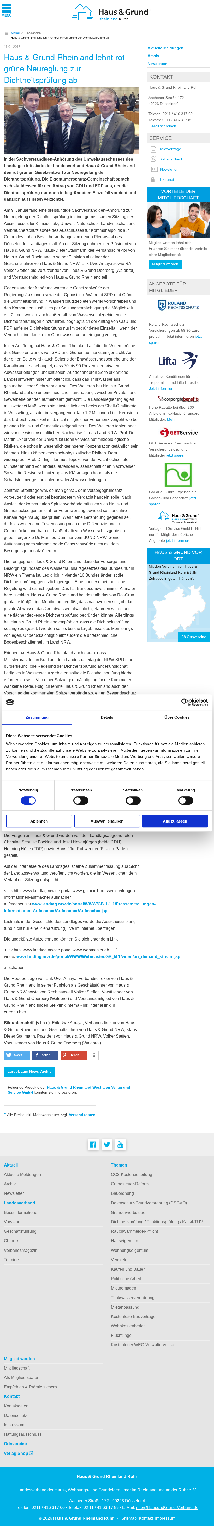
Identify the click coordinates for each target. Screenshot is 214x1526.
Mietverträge (170, 149)
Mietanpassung (125, 1307)
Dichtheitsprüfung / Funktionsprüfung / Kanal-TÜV (157, 1222)
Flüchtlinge (121, 1335)
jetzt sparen (176, 455)
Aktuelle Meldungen (165, 48)
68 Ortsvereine (194, 637)
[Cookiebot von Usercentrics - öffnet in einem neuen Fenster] (185, 702)
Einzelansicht (33, 33)
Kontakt (12, 1396)
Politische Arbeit (126, 1278)
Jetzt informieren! (163, 388)
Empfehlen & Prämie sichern (30, 1387)
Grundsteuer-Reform (130, 1184)
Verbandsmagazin (21, 1250)
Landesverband (19, 1203)
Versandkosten (82, 1115)
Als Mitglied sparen (21, 1377)
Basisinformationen (22, 1212)
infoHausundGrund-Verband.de (167, 1507)
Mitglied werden (165, 264)
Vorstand (12, 1222)
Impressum (14, 1425)
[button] (17, 1055)
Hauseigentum (124, 1240)
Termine (11, 1260)
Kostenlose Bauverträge (133, 1316)
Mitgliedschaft (16, 1368)
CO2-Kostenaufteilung (131, 1174)
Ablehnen (39, 821)
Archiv (153, 56)
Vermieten (120, 1260)
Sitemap (129, 1518)
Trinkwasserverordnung (132, 1298)
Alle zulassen (175, 821)
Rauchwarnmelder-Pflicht (134, 1231)
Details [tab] (107, 717)
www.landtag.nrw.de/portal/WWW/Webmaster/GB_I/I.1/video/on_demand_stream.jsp (98, 956)
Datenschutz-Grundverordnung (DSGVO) (149, 1203)
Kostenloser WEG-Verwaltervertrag (143, 1345)
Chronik (11, 1240)
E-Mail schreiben (162, 126)
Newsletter (157, 63)
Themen (119, 1165)
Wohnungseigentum (129, 1250)
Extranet (167, 179)
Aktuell (15, 33)
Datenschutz (15, 1415)
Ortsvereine (15, 1443)
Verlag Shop (16, 1453)
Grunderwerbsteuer (129, 1212)
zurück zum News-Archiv (30, 1071)
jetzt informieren (179, 540)
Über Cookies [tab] (176, 717)
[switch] (80, 800)
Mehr (171, 419)
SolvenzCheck (171, 159)
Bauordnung (122, 1193)
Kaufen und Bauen (128, 1269)
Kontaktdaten (16, 1406)
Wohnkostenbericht (129, 1326)
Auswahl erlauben (107, 821)
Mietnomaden (123, 1288)
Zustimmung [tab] (37, 717)
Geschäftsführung (20, 1231)
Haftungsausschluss (22, 1434)
